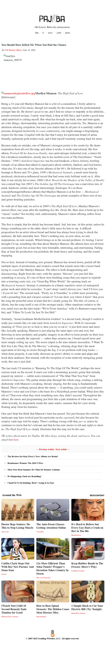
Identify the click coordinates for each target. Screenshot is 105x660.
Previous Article (46, 449)
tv (43, 32)
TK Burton (10, 50)
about (67, 32)
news (50, 32)
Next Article (61, 449)
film (37, 32)
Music (19, 50)
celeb (59, 32)
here (16, 439)
